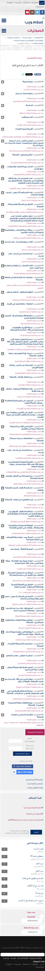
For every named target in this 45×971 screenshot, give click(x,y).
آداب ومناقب (27, 117)
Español (35, 3)
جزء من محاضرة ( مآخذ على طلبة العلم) (28, 484)
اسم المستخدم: (30, 739)
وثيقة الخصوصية (36, 958)
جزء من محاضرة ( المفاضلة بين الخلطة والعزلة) (26, 434)
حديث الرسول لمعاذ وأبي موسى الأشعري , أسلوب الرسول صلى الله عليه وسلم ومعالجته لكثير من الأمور (25, 341)
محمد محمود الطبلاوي (37, 874)
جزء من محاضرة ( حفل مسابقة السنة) (29, 616)
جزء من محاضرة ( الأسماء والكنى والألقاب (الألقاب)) (24, 212)
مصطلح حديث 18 (36, 856)
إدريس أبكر (39, 889)
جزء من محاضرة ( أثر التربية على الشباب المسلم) (26, 545)
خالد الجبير (40, 852)
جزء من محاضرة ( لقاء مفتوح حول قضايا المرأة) (26, 446)
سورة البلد (39, 863)
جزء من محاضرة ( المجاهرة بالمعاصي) (29, 458)
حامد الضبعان (39, 896)
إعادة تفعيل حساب (35, 788)
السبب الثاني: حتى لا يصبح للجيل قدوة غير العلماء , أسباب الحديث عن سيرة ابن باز (24, 143)
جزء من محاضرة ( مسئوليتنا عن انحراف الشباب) (26, 422)
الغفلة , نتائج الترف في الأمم (20, 304)
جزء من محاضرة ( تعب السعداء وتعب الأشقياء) (26, 188)
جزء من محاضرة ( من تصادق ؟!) (31, 335)
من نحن (6, 958)
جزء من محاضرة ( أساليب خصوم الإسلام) (28, 651)
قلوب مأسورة (38, 849)
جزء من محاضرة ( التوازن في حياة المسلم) (28, 580)
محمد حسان (40, 881)
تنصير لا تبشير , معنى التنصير (19, 655)
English (10, 3)
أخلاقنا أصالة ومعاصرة (33, 808)
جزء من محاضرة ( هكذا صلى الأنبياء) (30, 125)
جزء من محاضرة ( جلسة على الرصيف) (29, 687)
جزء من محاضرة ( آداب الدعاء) (32, 250)
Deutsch (26, 3)
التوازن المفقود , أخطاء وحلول (19, 292)
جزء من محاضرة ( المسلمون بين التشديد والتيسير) (25, 349)
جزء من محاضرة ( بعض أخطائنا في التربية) (28, 300)
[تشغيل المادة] (2, 81)
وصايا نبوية (27, 82)
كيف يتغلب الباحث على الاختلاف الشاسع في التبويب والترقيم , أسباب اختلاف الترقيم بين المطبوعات (26, 218)
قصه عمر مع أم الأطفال (35, 886)
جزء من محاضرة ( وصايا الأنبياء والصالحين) (28, 101)
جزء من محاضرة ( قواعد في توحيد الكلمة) (27, 604)
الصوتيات (36, 30)
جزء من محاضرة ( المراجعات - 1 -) (31, 592)
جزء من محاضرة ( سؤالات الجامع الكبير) (29, 361)
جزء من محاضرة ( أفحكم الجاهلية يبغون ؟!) (27, 162)
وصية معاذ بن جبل (24, 93)
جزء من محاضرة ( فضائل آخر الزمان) (30, 397)
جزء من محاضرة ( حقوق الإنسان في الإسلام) (27, 521)
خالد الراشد (39, 903)
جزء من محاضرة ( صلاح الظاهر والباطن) (29, 711)
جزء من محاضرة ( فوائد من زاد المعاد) (29, 640)
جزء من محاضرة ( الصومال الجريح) (31, 628)
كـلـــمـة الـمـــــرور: (30, 746)
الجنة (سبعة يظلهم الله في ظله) (33, 878)
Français (18, 3)
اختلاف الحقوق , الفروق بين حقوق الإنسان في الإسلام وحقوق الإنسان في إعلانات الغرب (25, 513)
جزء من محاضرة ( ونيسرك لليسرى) (30, 675)
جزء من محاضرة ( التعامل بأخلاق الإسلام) (28, 174)
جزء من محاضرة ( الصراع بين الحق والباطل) (28, 699)
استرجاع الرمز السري (34, 780)
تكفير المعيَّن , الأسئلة (22, 155)
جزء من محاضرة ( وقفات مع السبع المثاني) (27, 533)
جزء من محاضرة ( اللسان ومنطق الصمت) (28, 273)
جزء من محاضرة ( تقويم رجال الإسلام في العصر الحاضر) (23, 137)
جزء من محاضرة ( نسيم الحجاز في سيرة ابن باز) (26, 151)
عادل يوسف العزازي (37, 859)
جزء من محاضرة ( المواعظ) (33, 496)
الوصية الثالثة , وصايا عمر (21, 549)
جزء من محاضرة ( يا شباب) (33, 89)
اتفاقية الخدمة (22, 958)
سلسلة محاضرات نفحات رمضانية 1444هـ (25, 820)
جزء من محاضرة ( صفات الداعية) (31, 113)
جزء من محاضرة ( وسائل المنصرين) (30, 663)
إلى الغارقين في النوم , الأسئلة (19, 500)
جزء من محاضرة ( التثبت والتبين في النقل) (28, 238)
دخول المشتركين (22, 754)
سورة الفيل (39, 871)
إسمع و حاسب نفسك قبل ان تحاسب (30, 900)
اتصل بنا (13, 958)
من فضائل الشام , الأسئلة (21, 377)
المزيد (36, 832)
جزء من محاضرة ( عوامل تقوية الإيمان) (29, 373)
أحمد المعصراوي (38, 866)
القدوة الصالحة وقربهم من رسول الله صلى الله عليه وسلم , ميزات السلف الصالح (25, 464)
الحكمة (29, 105)
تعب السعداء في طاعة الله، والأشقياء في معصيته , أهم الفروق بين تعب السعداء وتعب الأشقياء (25, 180)
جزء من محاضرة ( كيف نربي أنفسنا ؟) (30, 408)
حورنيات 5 (39, 893)
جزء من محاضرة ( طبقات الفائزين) (30, 385)
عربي (42, 3)
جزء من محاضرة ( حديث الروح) (32, 200)
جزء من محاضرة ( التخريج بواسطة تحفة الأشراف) (25, 226)
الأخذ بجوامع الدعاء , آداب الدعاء (19, 242)
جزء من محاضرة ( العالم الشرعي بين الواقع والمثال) (24, 472)
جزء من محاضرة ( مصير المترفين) (31, 312)
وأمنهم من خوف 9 (34, 814)
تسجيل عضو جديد (35, 784)
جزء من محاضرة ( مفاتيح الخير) (32, 323)
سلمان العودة (32, 86)
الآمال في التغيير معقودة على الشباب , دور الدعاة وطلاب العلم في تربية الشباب (24, 414)
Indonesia (40, 7)
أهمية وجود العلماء (24, 129)
